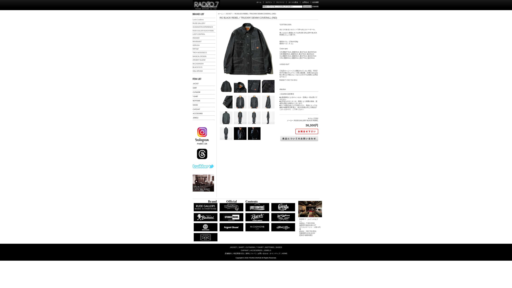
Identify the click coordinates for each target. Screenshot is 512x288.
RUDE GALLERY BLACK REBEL (203, 30)
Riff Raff (195, 49)
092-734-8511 (292, 80)
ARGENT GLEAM (199, 60)
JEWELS (267, 250)
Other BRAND (198, 71)
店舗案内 (228, 253)
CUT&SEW (250, 247)
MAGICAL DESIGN (199, 56)
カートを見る (293, 2)
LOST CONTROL (199, 34)
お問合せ (305, 2)
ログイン (269, 2)
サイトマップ (275, 253)
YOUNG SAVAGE (255, 258)
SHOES (279, 247)
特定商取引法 (238, 253)
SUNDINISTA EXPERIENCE (203, 27)
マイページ (280, 2)
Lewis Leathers (198, 20)
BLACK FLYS (197, 67)
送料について (251, 253)
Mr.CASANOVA (198, 64)
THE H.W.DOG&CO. (200, 53)
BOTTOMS (269, 247)
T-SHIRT (260, 247)
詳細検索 (315, 6)
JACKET (229, 14)
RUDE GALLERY (199, 23)
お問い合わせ (263, 253)
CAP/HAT (245, 250)
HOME (284, 253)
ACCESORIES (256, 250)
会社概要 (315, 2)
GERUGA (196, 45)
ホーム (259, 2)
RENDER (196, 38)
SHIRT (241, 247)
